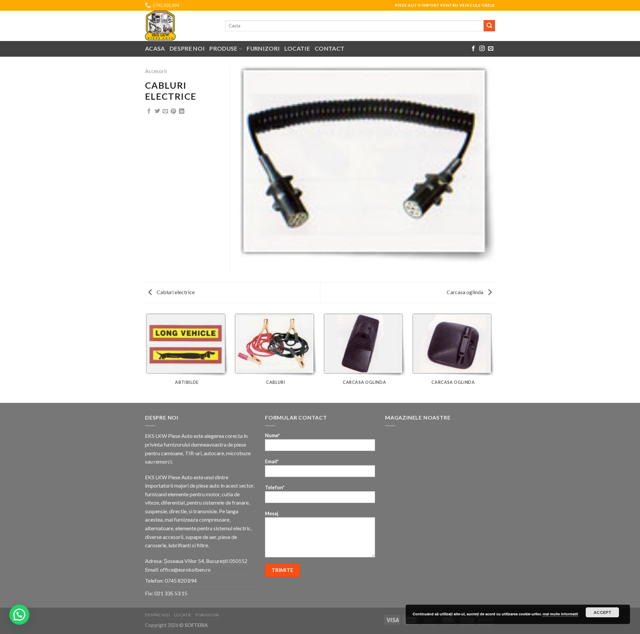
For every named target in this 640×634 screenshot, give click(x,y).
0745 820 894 (181, 580)
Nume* (272, 435)
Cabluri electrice (175, 292)
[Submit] (489, 25)
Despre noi (187, 48)
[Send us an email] (490, 49)
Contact (329, 48)
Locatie (297, 48)
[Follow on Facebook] (473, 49)
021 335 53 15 (170, 593)
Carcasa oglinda (465, 292)
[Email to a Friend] (165, 111)
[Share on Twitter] (157, 111)
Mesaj (271, 513)
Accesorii (156, 71)
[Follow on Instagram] (482, 49)
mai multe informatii (560, 613)
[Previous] (146, 357)
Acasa (155, 48)
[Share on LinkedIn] (181, 111)
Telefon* (274, 487)
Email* (272, 461)
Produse (223, 48)
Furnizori (263, 48)
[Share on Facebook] (149, 111)
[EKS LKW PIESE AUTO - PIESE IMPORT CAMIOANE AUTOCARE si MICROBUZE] (180, 26)
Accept (602, 612)
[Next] (494, 357)
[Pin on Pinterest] (173, 111)
